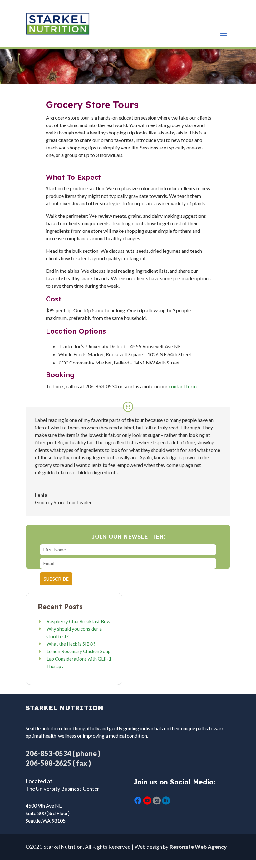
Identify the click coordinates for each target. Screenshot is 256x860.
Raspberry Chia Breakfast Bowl (79, 621)
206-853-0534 (48, 753)
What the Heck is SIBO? (71, 644)
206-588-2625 (48, 763)
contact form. (183, 386)
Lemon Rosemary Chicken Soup (79, 651)
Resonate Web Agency (198, 846)
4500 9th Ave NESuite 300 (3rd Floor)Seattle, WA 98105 (48, 813)
